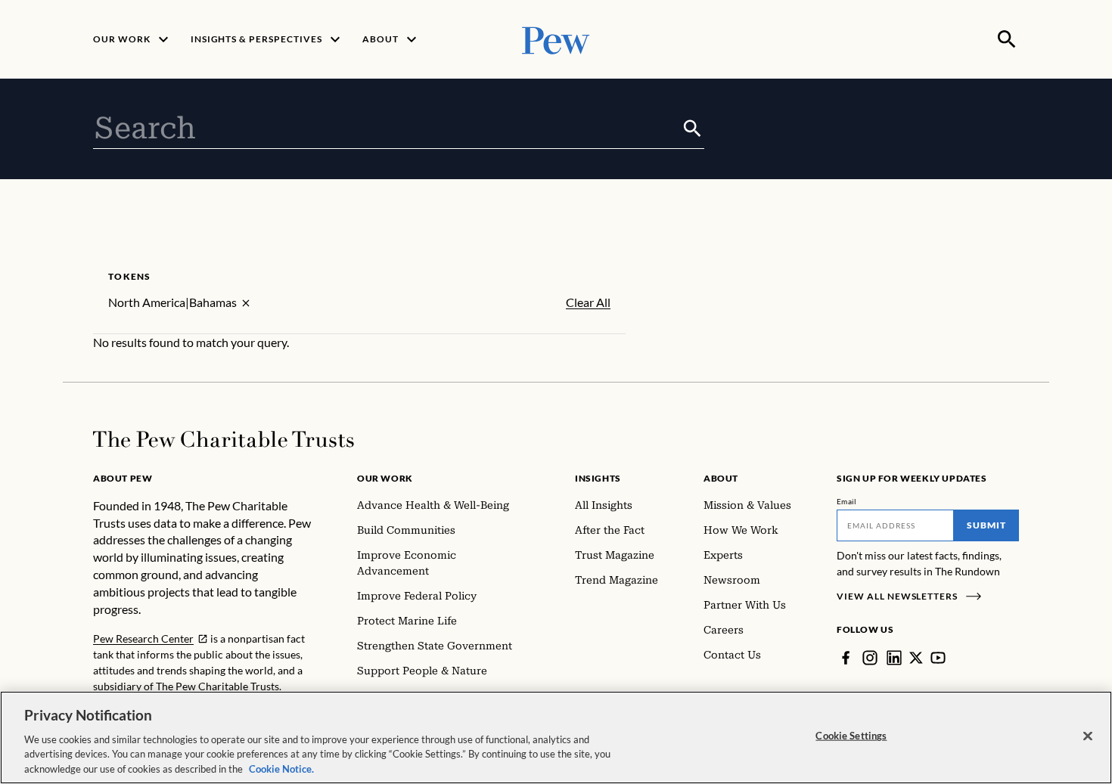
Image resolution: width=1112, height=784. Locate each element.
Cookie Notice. (281, 768)
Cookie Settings (851, 736)
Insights (598, 478)
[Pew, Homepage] (556, 38)
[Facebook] (846, 658)
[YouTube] (938, 658)
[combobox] (387, 128)
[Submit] (692, 128)
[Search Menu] (1007, 39)
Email (847, 501)
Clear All (588, 302)
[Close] (1087, 736)
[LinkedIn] (894, 658)
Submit (986, 525)
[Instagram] (870, 658)
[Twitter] (916, 658)
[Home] (223, 439)
